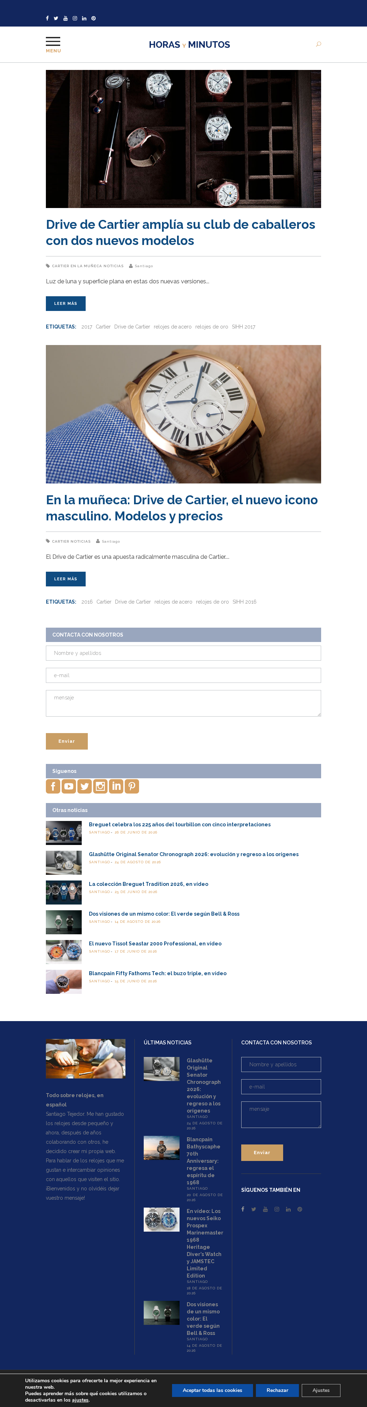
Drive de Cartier (132, 327)
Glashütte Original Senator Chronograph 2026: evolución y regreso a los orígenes (194, 854)
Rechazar (277, 1390)
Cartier (60, 266)
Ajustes (321, 1390)
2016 (87, 602)
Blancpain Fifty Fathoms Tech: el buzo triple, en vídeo (158, 973)
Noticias (114, 266)
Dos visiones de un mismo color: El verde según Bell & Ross (164, 914)
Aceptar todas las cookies (212, 1390)
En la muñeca (86, 266)
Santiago (144, 266)
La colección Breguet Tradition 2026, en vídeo (148, 884)
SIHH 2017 (243, 327)
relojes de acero (173, 327)
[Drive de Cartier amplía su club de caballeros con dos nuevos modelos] (183, 139)
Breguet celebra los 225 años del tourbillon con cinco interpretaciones (180, 824)
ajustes (80, 1400)
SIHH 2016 (245, 602)
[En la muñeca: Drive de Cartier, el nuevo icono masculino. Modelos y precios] (183, 414)
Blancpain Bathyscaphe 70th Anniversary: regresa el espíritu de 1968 (203, 1161)
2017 (86, 327)
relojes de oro (211, 327)
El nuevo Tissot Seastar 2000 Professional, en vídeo (155, 943)
